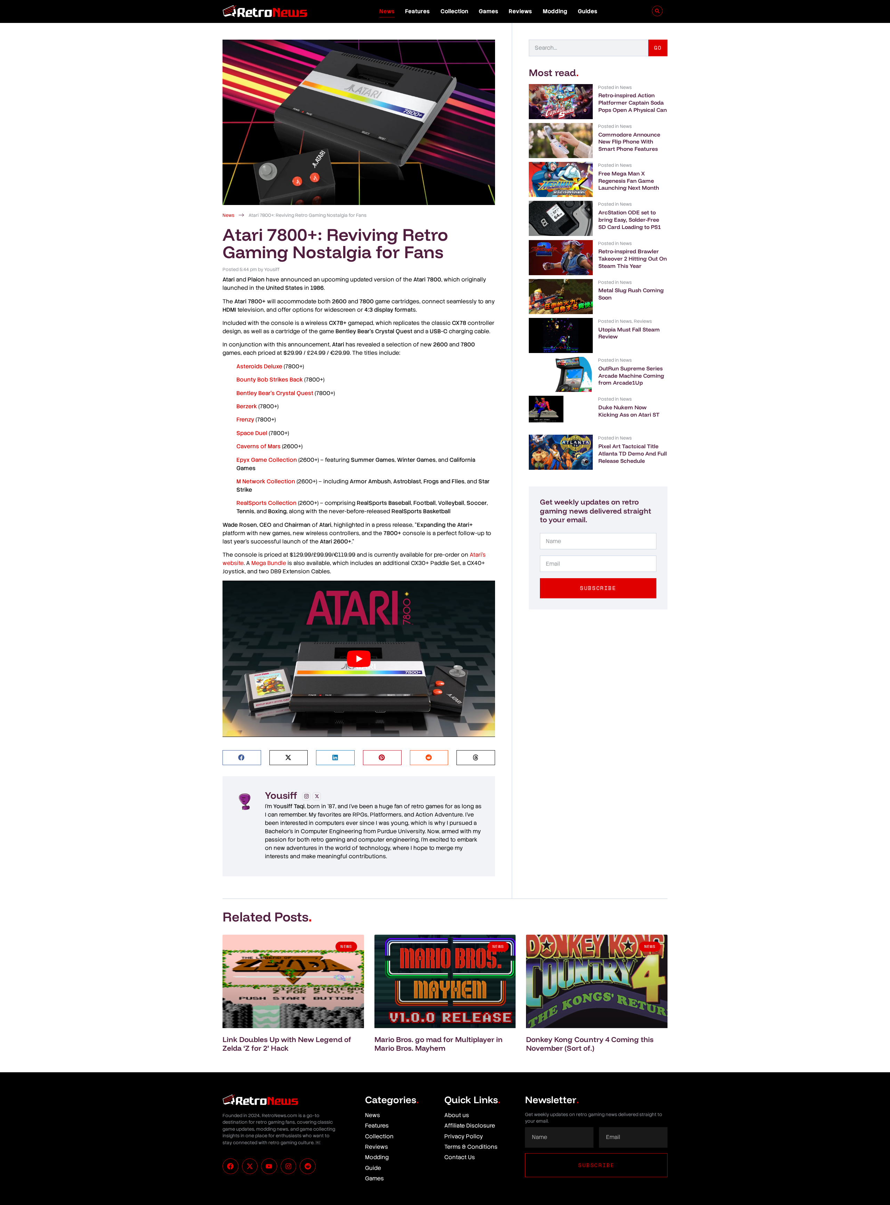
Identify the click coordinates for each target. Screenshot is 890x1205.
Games (488, 11)
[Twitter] (317, 796)
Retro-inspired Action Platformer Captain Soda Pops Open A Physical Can (632, 102)
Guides (587, 11)
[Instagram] (306, 796)
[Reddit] (308, 1166)
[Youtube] (269, 1166)
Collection (454, 11)
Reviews (520, 11)
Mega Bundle (268, 563)
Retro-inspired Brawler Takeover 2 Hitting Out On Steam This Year (632, 258)
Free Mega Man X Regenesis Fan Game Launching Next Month (628, 180)
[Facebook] (230, 1166)
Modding (555, 11)
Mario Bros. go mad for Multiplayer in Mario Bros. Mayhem (438, 1043)
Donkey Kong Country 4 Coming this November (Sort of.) (590, 1043)
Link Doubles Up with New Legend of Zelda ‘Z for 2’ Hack (286, 1043)
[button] (241, 757)
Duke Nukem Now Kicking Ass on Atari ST (629, 411)
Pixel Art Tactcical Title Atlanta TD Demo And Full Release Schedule (632, 453)
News (387, 11)
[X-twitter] (250, 1166)
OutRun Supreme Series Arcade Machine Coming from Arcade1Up (631, 375)
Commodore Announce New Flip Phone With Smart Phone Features (629, 142)
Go (658, 47)
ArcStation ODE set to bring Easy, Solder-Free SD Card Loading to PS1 (629, 219)
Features (417, 11)
